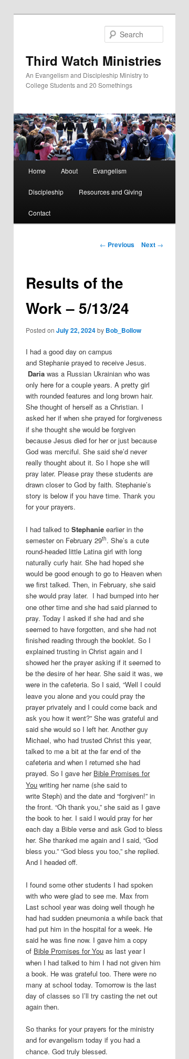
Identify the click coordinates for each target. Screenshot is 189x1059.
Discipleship (46, 191)
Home (37, 170)
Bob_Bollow (123, 330)
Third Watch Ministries (93, 60)
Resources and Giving (110, 191)
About (69, 170)
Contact (39, 212)
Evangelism (110, 170)
